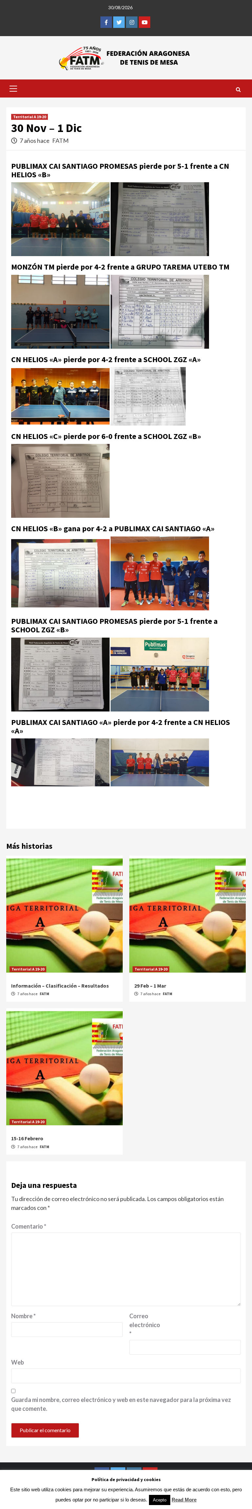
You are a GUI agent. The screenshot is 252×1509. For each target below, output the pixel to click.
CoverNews (164, 1497)
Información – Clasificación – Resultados (60, 985)
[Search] (238, 89)
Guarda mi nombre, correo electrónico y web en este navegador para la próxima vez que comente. (121, 1404)
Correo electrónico (144, 1324)
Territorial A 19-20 (29, 116)
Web (17, 1362)
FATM (60, 140)
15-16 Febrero (27, 1138)
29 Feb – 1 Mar (150, 985)
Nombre (23, 1316)
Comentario (28, 1226)
